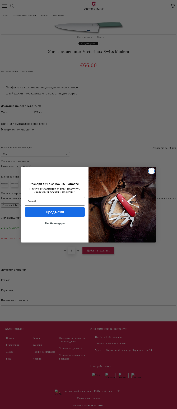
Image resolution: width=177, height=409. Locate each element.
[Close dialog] (151, 171)
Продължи (55, 212)
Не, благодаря (55, 223)
